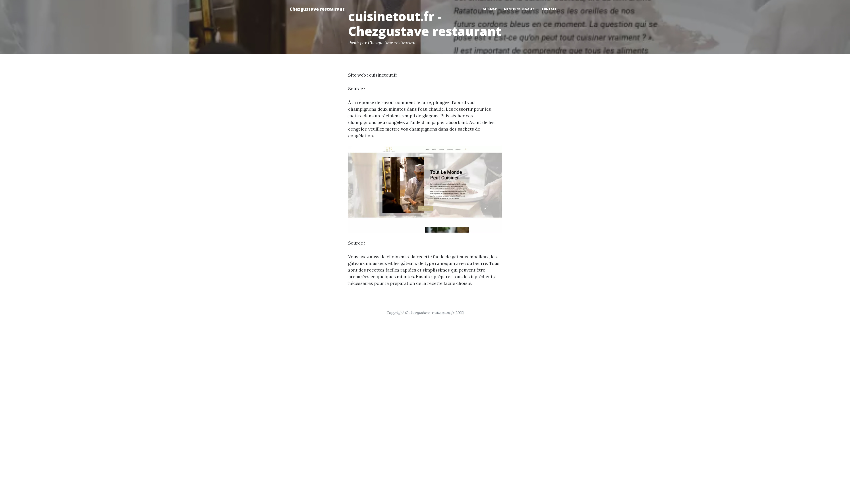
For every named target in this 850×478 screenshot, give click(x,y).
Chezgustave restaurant (317, 9)
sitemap (490, 9)
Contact (549, 9)
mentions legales (519, 9)
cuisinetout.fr (383, 75)
